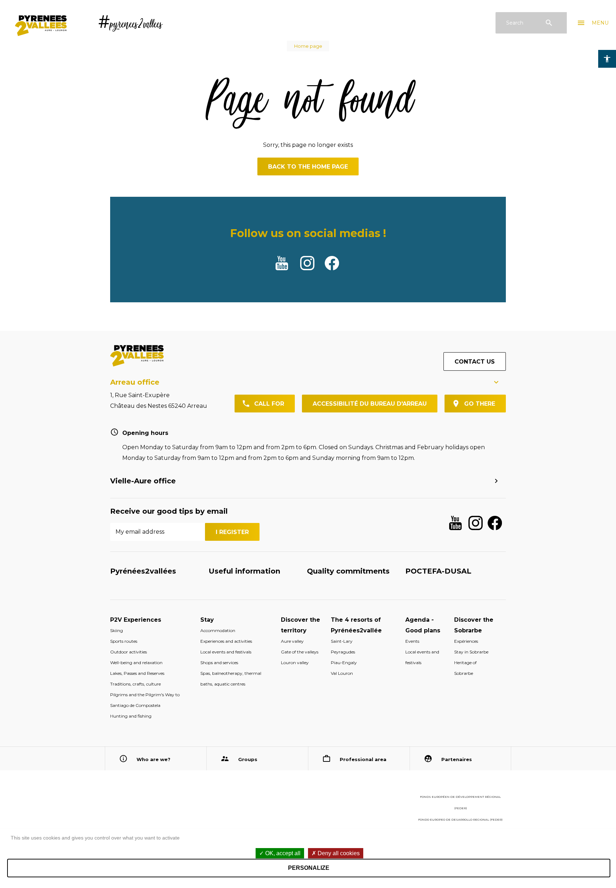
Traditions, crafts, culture (135, 684)
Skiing (116, 630)
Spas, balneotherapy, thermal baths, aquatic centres (230, 679)
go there (479, 403)
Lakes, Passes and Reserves (137, 673)
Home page (308, 46)
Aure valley (292, 641)
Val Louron (342, 673)
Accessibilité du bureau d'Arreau (370, 403)
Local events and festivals (225, 652)
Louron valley (295, 662)
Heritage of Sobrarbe (465, 668)
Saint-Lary (342, 641)
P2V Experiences (135, 619)
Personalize (308, 868)
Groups (247, 759)
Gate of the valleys (299, 652)
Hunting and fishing (131, 716)
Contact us (475, 361)
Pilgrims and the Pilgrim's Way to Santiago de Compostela (145, 700)
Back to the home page (308, 166)
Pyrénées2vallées (143, 571)
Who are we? (153, 759)
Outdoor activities (128, 652)
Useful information (244, 571)
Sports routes (123, 641)
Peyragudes (343, 652)
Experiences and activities (226, 641)
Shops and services (219, 662)
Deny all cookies (338, 853)
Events (412, 641)
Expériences (466, 641)
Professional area (363, 759)
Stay (207, 619)
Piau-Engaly (344, 662)
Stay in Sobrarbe (471, 652)
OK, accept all (282, 853)
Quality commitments (348, 571)
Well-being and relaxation (136, 662)
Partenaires (456, 759)
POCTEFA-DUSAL (438, 571)
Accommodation (217, 630)
